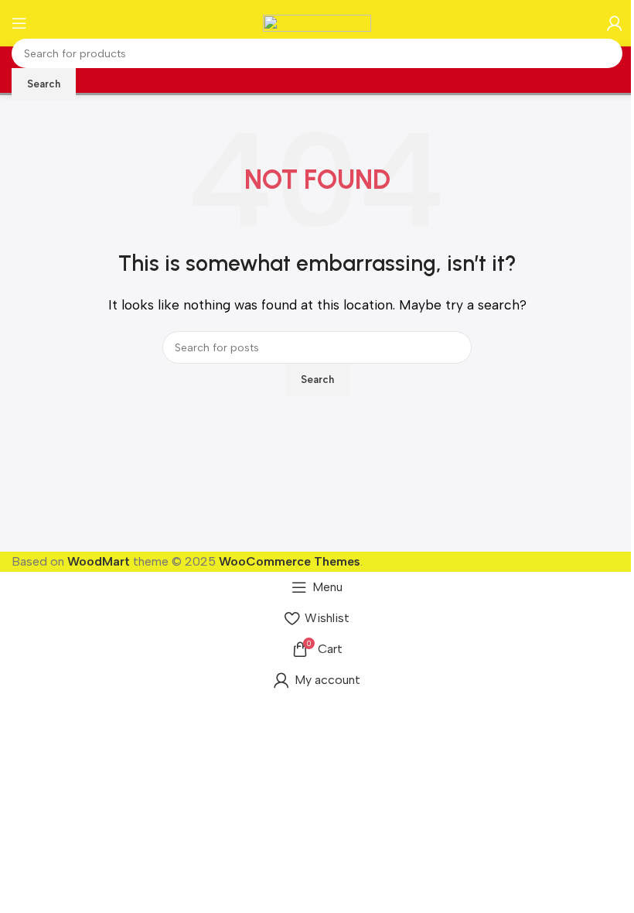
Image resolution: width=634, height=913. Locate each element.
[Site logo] (317, 22)
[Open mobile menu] (19, 23)
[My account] (614, 23)
